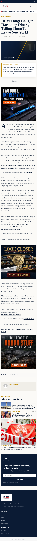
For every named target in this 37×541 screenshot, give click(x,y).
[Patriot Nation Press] (5, 6)
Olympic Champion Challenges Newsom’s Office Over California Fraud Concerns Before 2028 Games (23, 415)
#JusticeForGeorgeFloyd (16, 165)
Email (10, 81)
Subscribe (20, 479)
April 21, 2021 (27, 172)
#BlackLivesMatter (7, 168)
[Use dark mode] (34, 1)
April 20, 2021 (29, 319)
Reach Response (21, 539)
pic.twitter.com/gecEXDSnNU (11, 229)
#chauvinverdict (6, 227)
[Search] (30, 6)
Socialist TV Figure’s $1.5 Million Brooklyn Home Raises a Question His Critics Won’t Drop (18, 448)
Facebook (5, 81)
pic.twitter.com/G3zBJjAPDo (11, 314)
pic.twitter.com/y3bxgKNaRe (24, 168)
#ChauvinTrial (30, 165)
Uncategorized (6, 16)
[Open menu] (34, 6)
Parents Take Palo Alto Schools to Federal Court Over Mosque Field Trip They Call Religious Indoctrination (22, 11)
